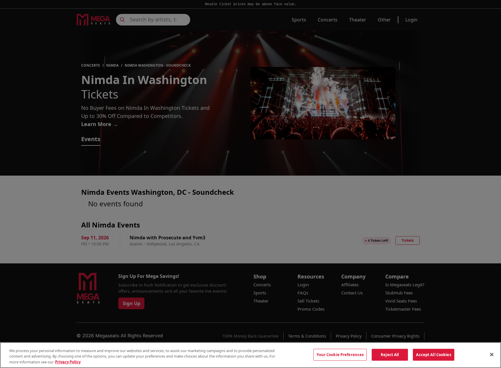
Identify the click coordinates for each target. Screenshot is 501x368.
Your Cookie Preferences (340, 354)
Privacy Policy (68, 362)
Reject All (390, 354)
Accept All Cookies (433, 354)
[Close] (491, 354)
